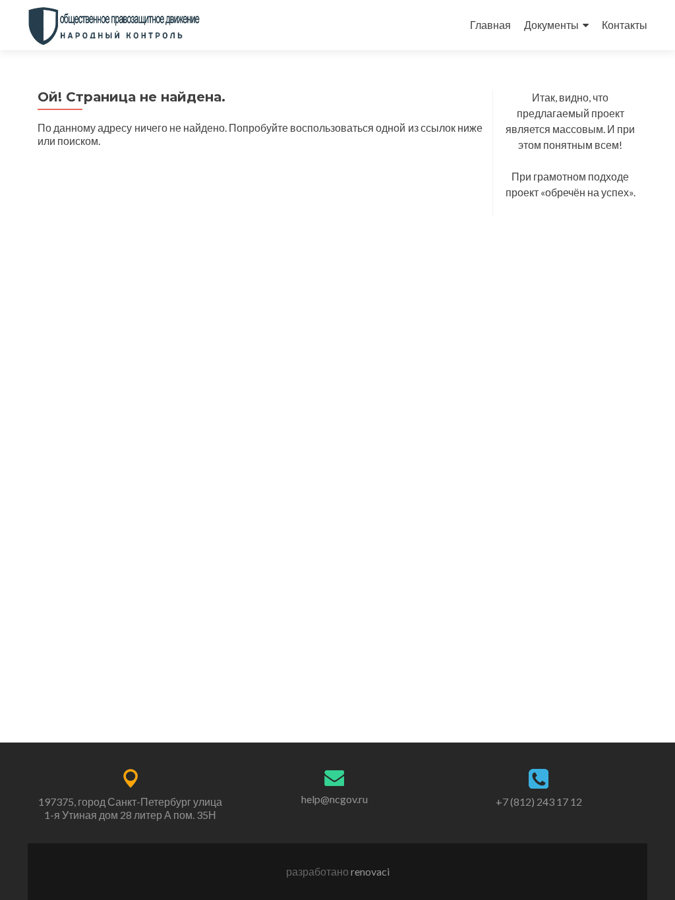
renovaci (370, 871)
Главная (490, 24)
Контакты (624, 24)
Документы (551, 24)
